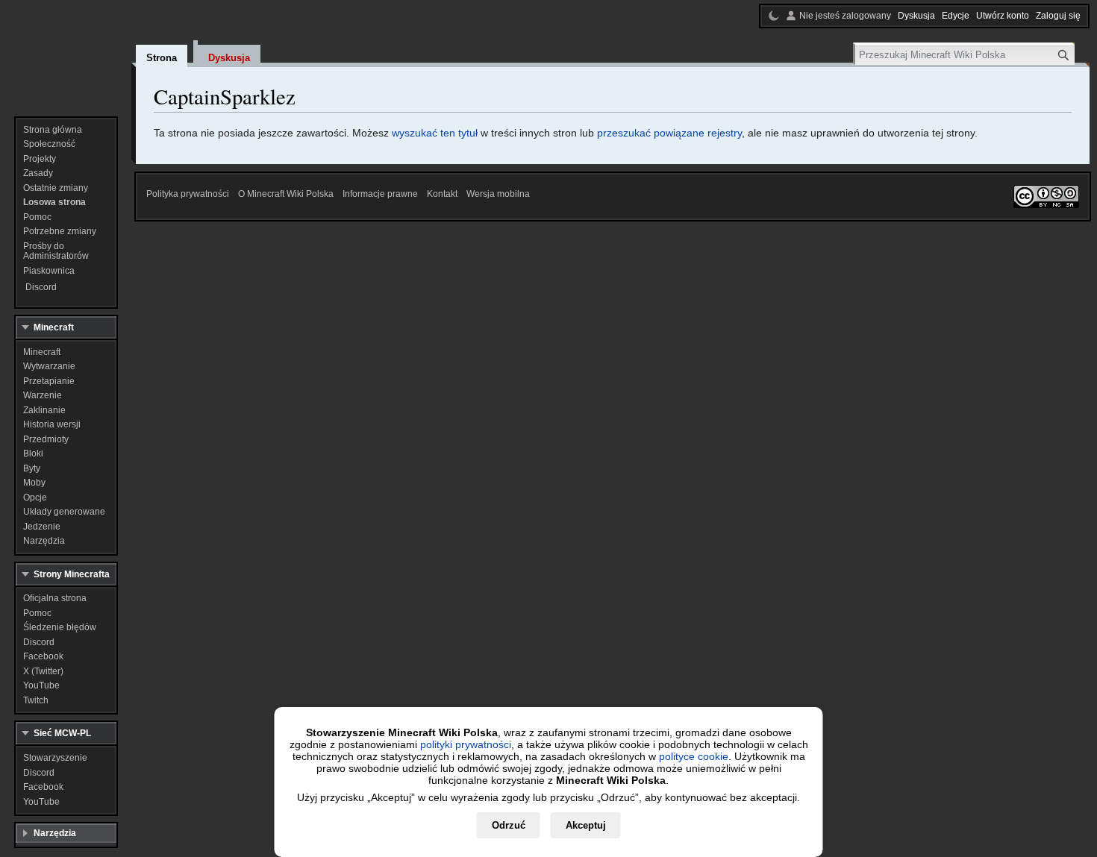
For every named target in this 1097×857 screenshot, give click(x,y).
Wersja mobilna (498, 194)
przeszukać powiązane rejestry (669, 133)
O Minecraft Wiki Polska (286, 194)
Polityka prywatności (187, 194)
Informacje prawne (380, 194)
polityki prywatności (465, 744)
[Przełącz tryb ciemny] (774, 15)
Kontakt (442, 194)
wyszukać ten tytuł (435, 133)
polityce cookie (693, 756)
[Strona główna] (65, 52)
